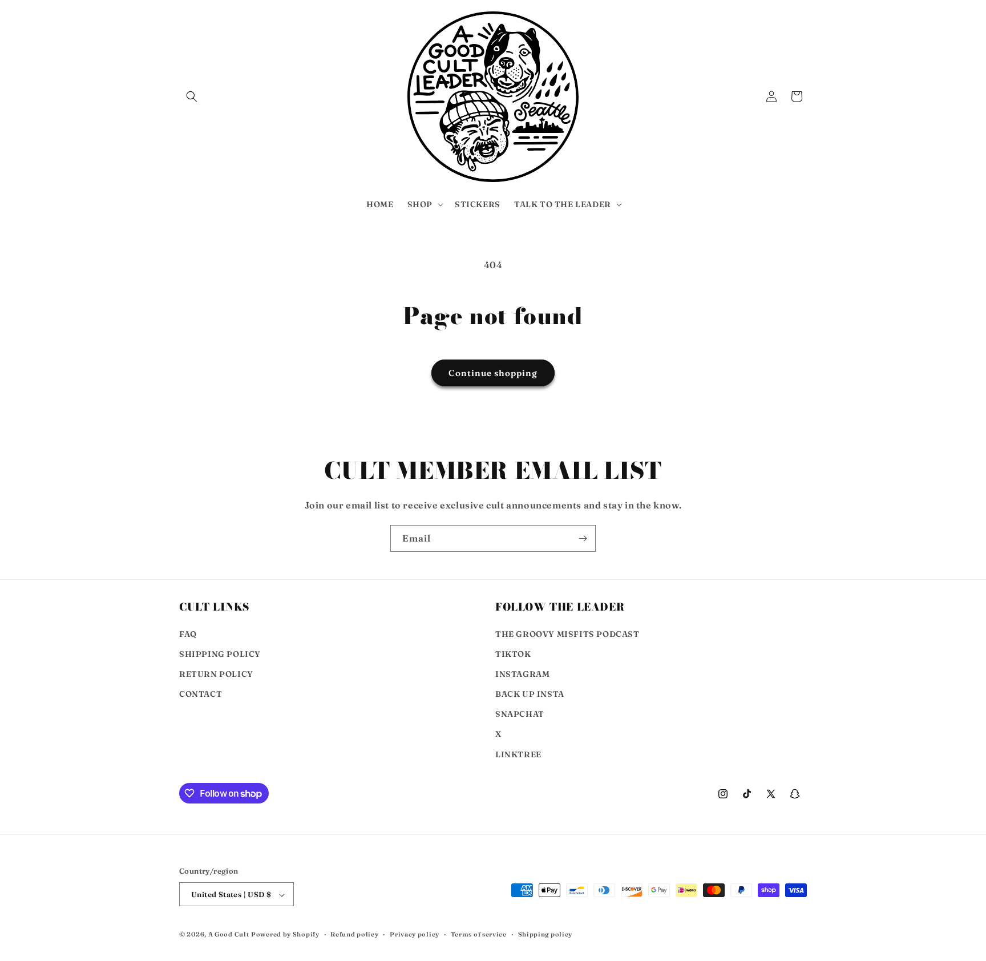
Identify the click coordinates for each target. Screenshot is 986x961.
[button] (191, 96)
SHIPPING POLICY (220, 654)
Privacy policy (414, 934)
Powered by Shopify (285, 935)
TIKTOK (513, 654)
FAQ (188, 634)
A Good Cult (228, 935)
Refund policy (354, 934)
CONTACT (200, 694)
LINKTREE (518, 754)
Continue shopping (493, 373)
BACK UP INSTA (529, 694)
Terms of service (479, 934)
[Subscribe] (582, 538)
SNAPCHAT (519, 714)
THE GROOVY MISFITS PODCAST (567, 634)
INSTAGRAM (522, 674)
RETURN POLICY (216, 674)
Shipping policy (545, 934)
